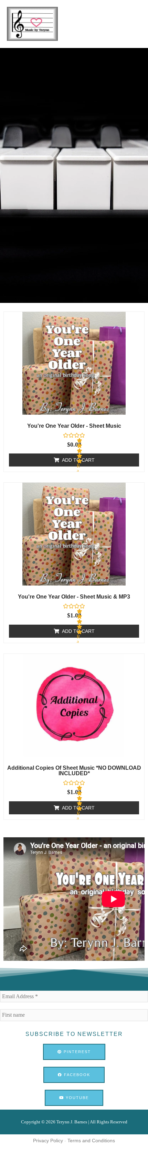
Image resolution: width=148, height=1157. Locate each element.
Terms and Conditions (91, 1140)
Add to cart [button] (78, 460)
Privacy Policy (48, 1140)
